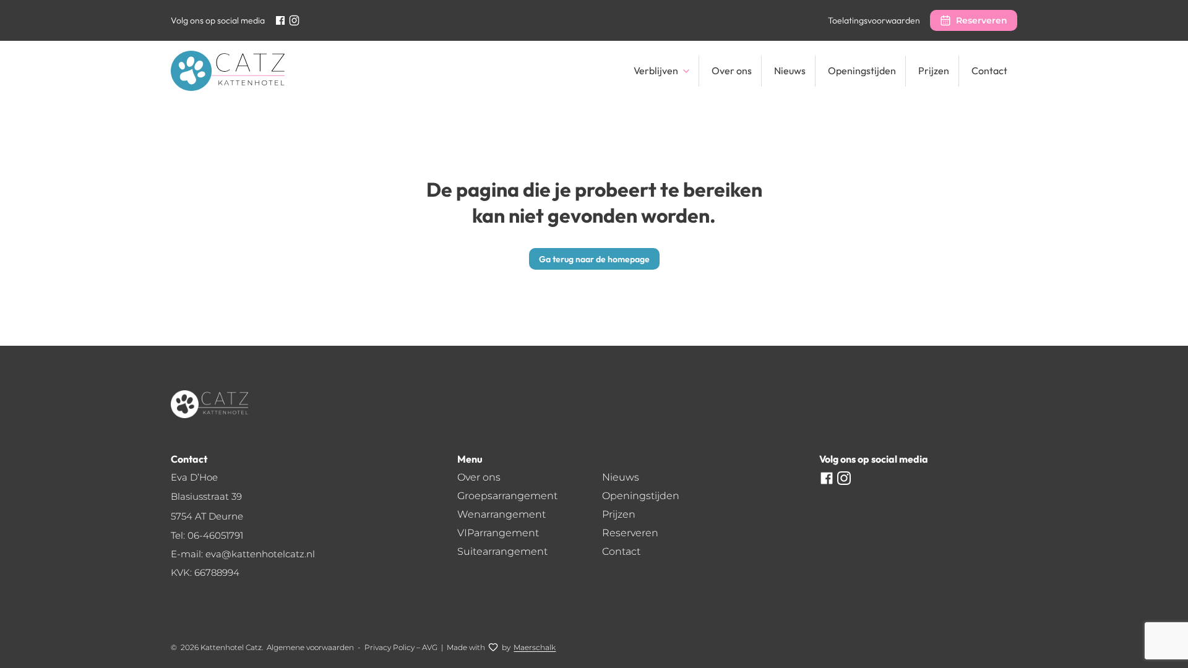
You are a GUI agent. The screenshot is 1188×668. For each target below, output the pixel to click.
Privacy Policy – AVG (400, 647)
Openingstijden (862, 70)
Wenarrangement (501, 514)
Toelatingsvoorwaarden (874, 20)
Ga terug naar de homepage (594, 259)
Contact (989, 70)
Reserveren (981, 20)
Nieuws (790, 70)
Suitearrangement (502, 551)
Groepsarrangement (507, 496)
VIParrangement (498, 533)
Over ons (732, 70)
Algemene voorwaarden (310, 647)
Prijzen (933, 70)
